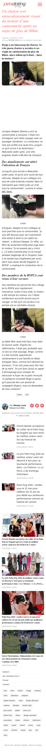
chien (12, 691)
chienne (26, 720)
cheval (23, 730)
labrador (16, 705)
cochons (14, 730)
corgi (38, 725)
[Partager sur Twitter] (37, 406)
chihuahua (14, 695)
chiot (5, 695)
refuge (28, 691)
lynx (30, 730)
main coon (27, 710)
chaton (19, 395)
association (8, 720)
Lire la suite (24, 415)
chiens (18, 715)
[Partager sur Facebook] (31, 406)
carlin (6, 730)
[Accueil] (15, 4)
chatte (17, 720)
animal (22, 725)
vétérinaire (36, 720)
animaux (37, 691)
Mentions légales (21, 745)
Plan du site (8, 745)
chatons (6, 705)
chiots (6, 725)
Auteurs (6, 672)
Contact (6, 684)
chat (26, 395)
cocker (14, 725)
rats (36, 730)
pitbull (17, 710)
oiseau (30, 725)
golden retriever (9, 700)
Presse (5, 680)
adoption (25, 695)
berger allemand (32, 700)
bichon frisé (8, 715)
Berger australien (30, 715)
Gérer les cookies (35, 745)
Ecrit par (10, 40)
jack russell (8, 710)
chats (21, 700)
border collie (27, 705)
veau (5, 735)
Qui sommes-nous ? (11, 676)
